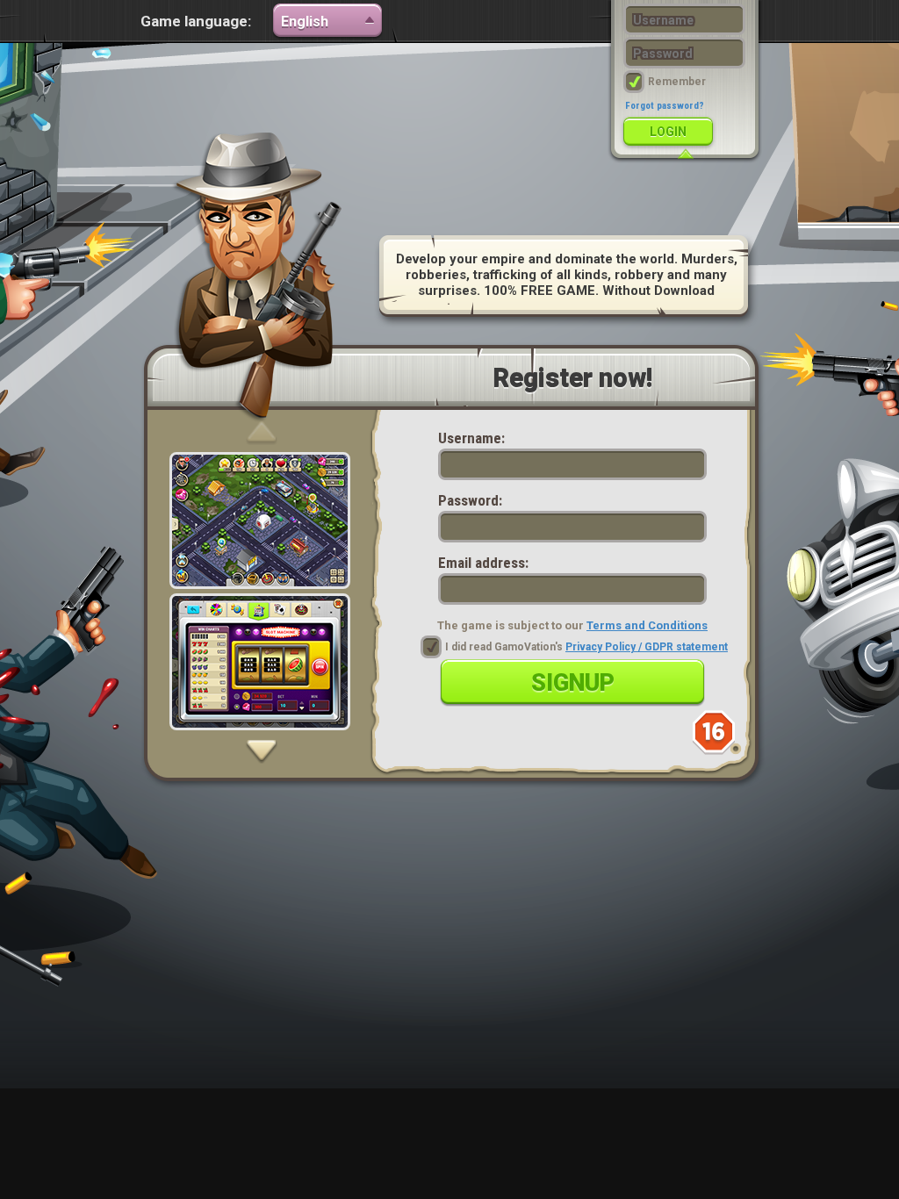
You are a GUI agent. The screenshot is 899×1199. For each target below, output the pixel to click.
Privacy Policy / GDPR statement (646, 647)
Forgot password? (664, 105)
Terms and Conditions (647, 625)
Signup (573, 683)
